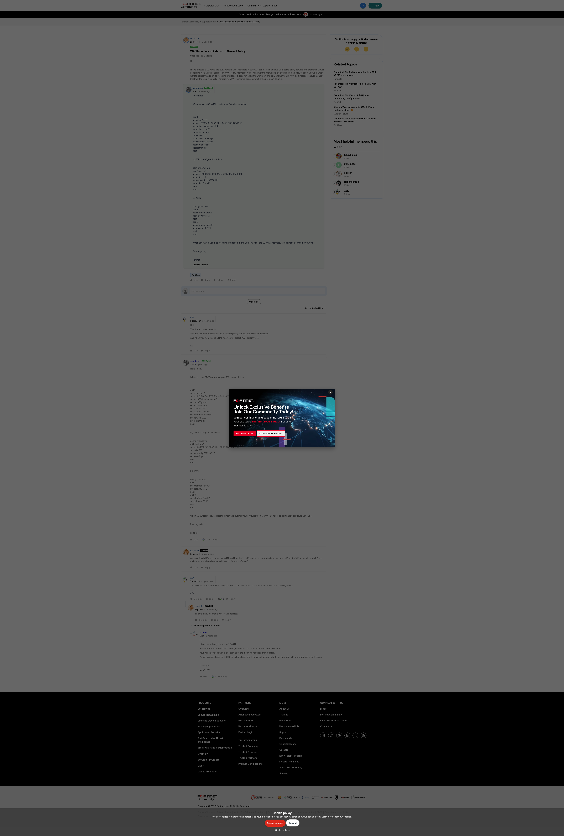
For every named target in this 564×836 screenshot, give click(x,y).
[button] (282, 830)
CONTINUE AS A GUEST (270, 433)
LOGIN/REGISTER (244, 433)
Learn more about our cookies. (337, 816)
